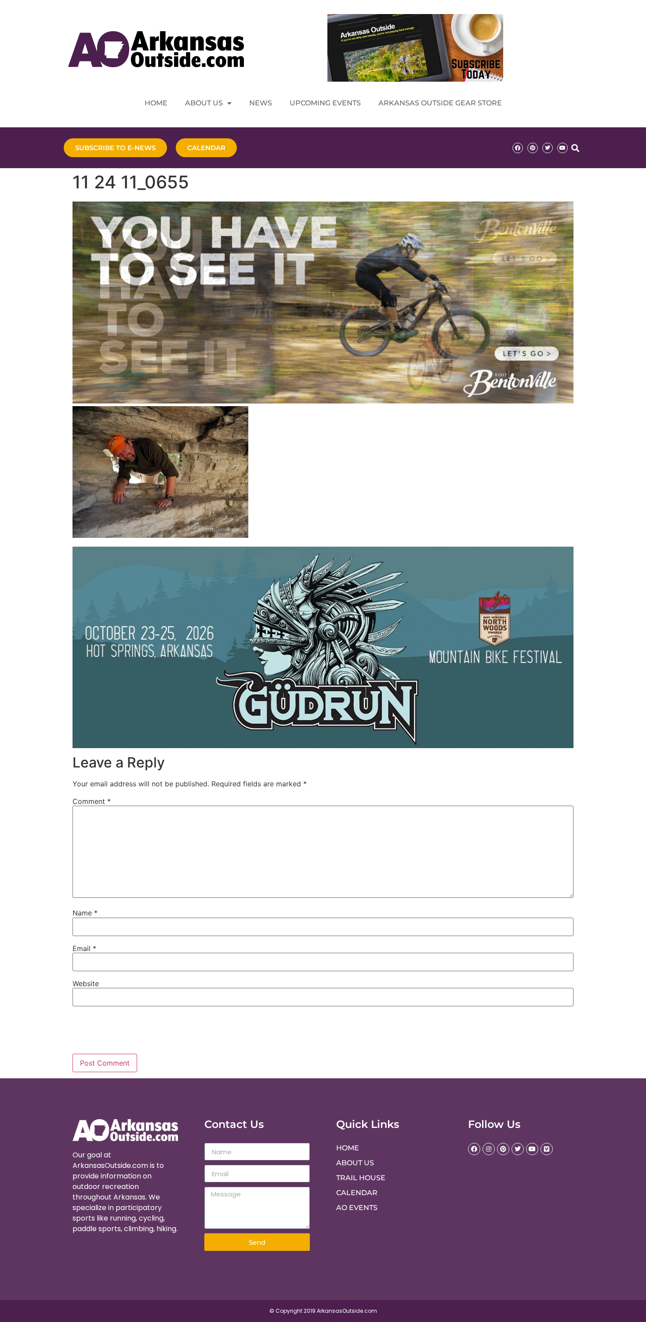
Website (86, 983)
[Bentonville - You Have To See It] (323, 400)
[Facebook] (517, 148)
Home (156, 103)
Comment (92, 801)
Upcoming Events (325, 103)
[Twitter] (547, 148)
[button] (575, 147)
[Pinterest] (532, 148)
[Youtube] (562, 148)
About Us (204, 103)
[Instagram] (489, 1149)
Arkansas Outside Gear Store (440, 103)
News (260, 103)
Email (84, 948)
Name (85, 912)
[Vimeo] (547, 1149)
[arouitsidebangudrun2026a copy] (323, 745)
